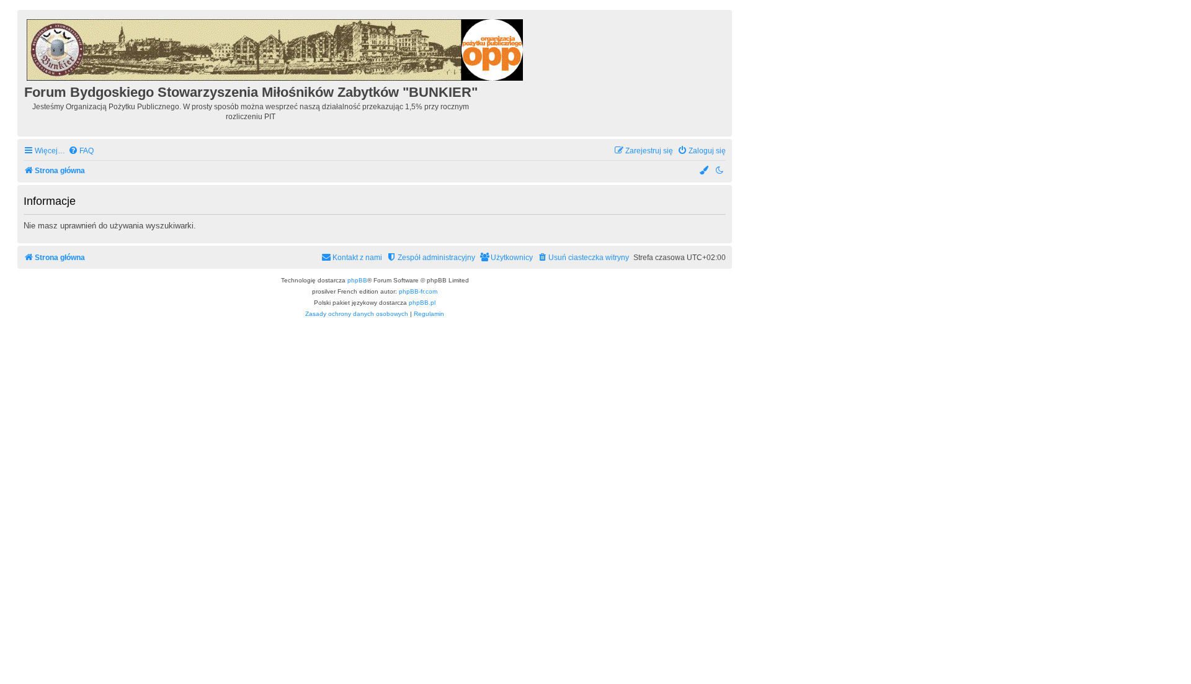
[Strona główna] (275, 48)
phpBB (357, 280)
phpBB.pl (422, 302)
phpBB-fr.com (418, 291)
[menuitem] (81, 151)
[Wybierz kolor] (704, 171)
